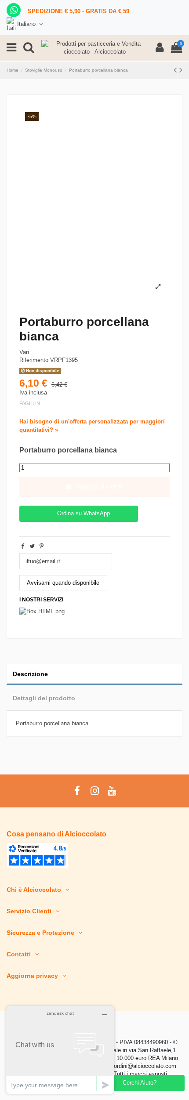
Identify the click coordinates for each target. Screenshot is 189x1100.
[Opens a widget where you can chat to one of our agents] (60, 1049)
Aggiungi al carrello (100, 486)
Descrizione (30, 673)
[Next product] (180, 70)
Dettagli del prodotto (44, 698)
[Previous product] (176, 70)
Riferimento (33, 360)
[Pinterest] (42, 546)
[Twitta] (32, 546)
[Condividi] (22, 546)
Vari (24, 352)
